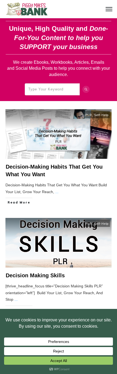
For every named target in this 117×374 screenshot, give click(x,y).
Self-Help (101, 115)
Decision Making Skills (35, 275)
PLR (88, 115)
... (57, 192)
